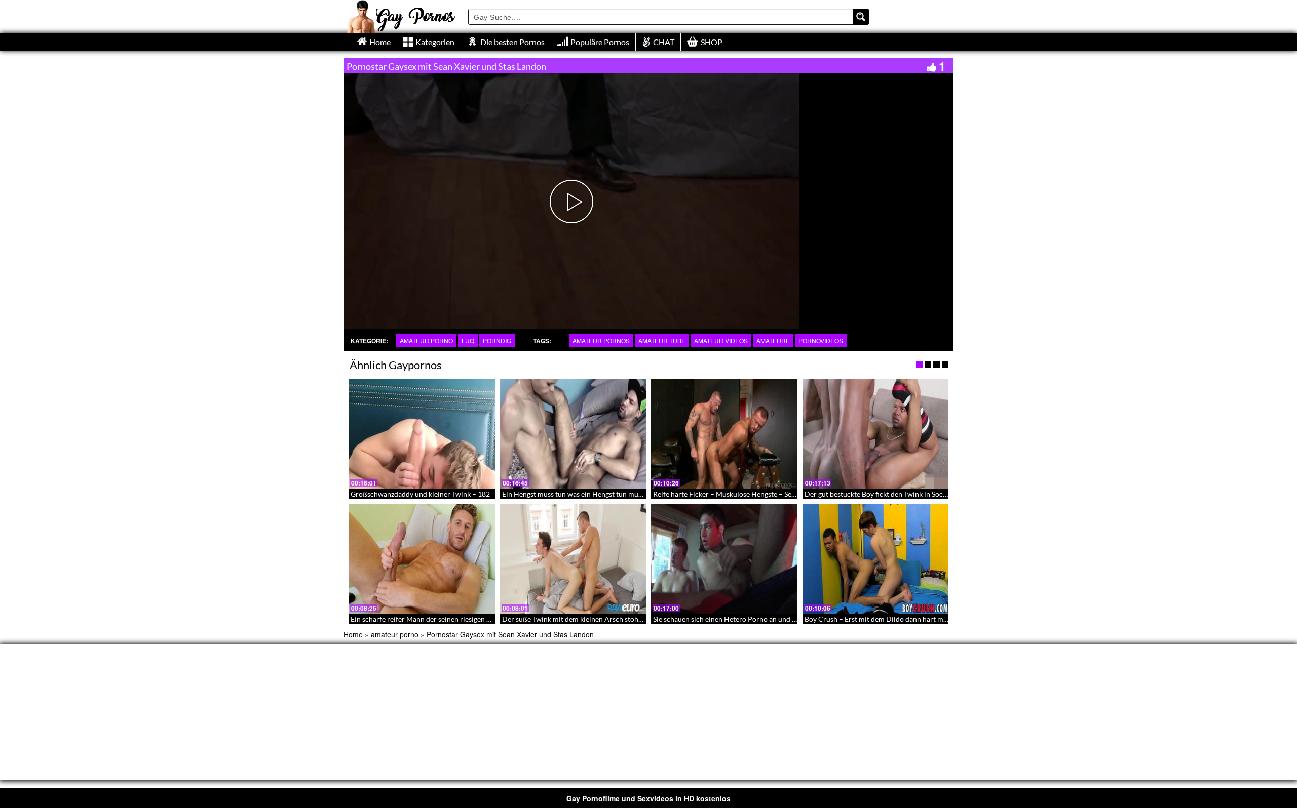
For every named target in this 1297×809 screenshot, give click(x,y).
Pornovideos (820, 340)
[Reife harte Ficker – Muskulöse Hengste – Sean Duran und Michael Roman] (724, 433)
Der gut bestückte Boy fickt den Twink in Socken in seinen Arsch (904, 494)
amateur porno (426, 340)
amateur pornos (601, 340)
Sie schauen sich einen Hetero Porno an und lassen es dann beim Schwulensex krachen (788, 619)
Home (353, 634)
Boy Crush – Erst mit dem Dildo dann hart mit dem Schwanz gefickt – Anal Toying (931, 619)
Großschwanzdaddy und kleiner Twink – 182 (420, 494)
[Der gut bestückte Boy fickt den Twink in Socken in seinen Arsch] (876, 433)
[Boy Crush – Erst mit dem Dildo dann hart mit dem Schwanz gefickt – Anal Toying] (876, 559)
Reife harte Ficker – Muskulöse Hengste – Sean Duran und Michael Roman (769, 494)
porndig (497, 340)
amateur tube (661, 340)
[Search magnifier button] (861, 17)
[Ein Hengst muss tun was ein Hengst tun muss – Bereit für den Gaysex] (573, 433)
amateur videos (721, 340)
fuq (468, 340)
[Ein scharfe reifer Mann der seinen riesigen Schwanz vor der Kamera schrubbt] (422, 559)
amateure (773, 340)
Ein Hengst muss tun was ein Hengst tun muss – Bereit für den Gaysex (610, 494)
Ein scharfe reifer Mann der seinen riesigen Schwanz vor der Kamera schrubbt (472, 619)
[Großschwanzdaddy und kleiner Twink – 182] (422, 433)
